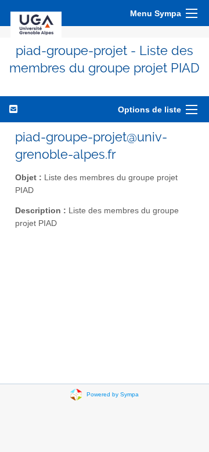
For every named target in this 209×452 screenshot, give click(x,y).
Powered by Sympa (113, 394)
